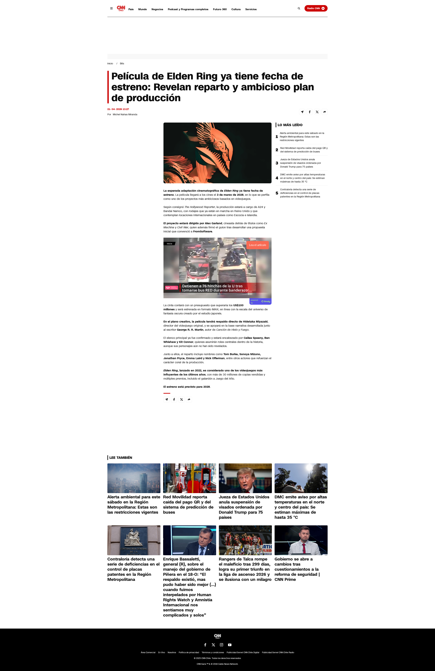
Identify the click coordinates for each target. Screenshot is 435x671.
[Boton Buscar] (299, 8)
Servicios (251, 9)
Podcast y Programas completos (188, 9)
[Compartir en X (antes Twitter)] (317, 112)
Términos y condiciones (213, 652)
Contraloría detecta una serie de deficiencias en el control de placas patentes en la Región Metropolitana (300, 193)
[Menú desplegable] (111, 8)
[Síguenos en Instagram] (221, 645)
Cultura (236, 9)
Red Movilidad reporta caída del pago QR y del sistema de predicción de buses (304, 149)
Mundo (142, 9)
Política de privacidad (189, 652)
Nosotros (172, 652)
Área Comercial (148, 652)
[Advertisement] (132, 317)
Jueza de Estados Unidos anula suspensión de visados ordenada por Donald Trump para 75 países (300, 163)
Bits (122, 63)
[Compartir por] (324, 112)
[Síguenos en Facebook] (205, 645)
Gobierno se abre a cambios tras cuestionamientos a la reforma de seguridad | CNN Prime (297, 569)
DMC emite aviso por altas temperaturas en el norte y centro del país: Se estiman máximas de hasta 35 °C (302, 178)
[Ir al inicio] (121, 8)
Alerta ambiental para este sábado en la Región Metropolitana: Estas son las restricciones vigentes (302, 136)
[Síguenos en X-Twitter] (213, 645)
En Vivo (161, 652)
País (131, 9)
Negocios (157, 9)
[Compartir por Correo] (302, 112)
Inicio (110, 63)
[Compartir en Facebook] (310, 112)
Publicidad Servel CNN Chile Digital (243, 652)
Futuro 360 (220, 9)
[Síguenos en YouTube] (229, 645)
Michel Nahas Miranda (125, 114)
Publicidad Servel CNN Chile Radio (278, 652)
